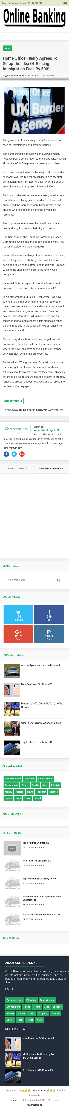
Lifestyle (55, 785)
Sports (8, 798)
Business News (13, 778)
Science (53, 792)
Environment (11, 785)
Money (8, 792)
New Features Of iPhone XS (37, 684)
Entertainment (45, 778)
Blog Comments (18, 469)
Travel (27, 798)
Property (41, 792)
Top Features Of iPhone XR (36, 742)
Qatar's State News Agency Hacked (41, 723)
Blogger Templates (18, 1100)
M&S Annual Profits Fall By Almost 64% (42, 914)
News (7, 48)
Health (35, 785)
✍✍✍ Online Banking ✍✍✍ (38, 1090)
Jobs (44, 785)
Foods (25, 785)
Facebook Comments (52, 469)
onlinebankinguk (45, 430)
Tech (18, 798)
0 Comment (48, 75)
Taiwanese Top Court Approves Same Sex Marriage (42, 898)
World (38, 798)
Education (29, 778)
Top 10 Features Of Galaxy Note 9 (39, 878)
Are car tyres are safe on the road (40, 665)
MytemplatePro (34, 1104)
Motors (19, 792)
